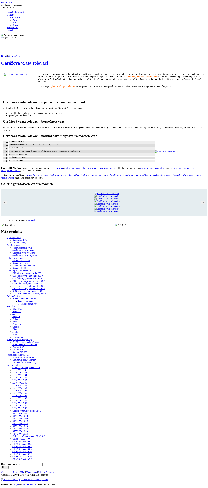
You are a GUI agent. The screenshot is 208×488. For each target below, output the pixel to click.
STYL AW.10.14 (20, 423)
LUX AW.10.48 (19, 385)
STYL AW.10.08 (20, 416)
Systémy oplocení (15, 365)
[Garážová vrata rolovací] (167, 151)
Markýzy (11, 306)
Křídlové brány (19, 242)
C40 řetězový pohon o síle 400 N (27, 278)
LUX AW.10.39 (19, 377)
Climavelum (17, 337)
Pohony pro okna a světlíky (19, 270)
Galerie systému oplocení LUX (26, 367)
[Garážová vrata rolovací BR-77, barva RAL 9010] (107, 193)
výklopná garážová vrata (182, 175)
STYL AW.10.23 (20, 431)
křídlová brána (13, 170)
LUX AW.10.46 (19, 383)
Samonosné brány (20, 240)
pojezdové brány (64, 175)
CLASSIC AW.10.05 (22, 446)
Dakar (15, 319)
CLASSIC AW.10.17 (22, 454)
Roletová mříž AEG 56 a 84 (24, 298)
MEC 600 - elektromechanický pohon (29, 293)
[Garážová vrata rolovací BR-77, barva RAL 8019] (107, 198)
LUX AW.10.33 (19, 372)
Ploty (14, 20)
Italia (14, 321)
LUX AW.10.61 (19, 405)
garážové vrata (110, 168)
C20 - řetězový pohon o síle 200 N (27, 273)
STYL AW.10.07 (20, 413)
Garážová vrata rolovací (24, 63)
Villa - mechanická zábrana (24, 344)
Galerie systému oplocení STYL (26, 411)
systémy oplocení (72, 168)
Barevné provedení (26, 301)
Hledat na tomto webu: (11, 464)
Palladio (16, 316)
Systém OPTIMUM (21, 260)
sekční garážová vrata (114, 175)
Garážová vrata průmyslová (24, 255)
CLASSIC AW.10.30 (22, 456)
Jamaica (16, 314)
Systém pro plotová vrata (23, 265)
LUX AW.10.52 (19, 388)
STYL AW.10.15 (20, 426)
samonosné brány (48, 175)
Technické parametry (27, 304)
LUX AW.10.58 (19, 398)
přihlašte (32, 220)
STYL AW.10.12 (20, 421)
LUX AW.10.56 (19, 393)
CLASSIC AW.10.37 (22, 459)
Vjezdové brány (32, 175)
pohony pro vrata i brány (92, 168)
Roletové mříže (13, 296)
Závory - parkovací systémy (19, 339)
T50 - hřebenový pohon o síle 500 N (28, 286)
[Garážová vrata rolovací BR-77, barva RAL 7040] (107, 201)
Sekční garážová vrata (22, 248)
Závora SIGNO (19, 347)
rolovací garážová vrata (160, 175)
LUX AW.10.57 (19, 395)
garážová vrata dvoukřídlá (136, 175)
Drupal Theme (29, 484)
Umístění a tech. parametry (24, 360)
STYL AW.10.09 (20, 418)
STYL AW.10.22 (20, 428)
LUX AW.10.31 (19, 370)
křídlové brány (80, 175)
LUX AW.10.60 (19, 403)
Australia (16, 311)
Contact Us (6, 472)
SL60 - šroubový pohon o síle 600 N (28, 291)
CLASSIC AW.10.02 (22, 441)
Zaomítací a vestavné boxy (24, 362)
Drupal (15, 484)
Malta (15, 332)
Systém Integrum (20, 263)
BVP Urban (6, 2)
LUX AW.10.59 (19, 400)
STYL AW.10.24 (20, 434)
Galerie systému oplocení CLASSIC (28, 436)
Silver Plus (17, 309)
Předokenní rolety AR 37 (18, 355)
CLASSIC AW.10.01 (22, 439)
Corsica (15, 327)
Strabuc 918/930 (19, 352)
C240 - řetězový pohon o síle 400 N (28, 283)
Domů (4, 56)
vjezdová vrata (56, 168)
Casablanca (17, 324)
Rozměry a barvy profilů (23, 357)
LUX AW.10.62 (19, 408)
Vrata (14, 22)
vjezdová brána (176, 168)
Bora (14, 334)
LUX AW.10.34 (19, 375)
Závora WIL (18, 349)
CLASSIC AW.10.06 (22, 449)
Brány (15, 25)
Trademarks (31, 472)
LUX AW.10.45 (19, 380)
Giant (14, 329)
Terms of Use (19, 472)
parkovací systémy (157, 168)
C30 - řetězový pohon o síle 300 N (27, 276)
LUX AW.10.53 (19, 390)
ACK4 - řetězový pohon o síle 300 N (29, 281)
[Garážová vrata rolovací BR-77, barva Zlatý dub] (107, 204)
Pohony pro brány (15, 258)
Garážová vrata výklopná (23, 253)
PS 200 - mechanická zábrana (25, 342)
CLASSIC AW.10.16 (22, 451)
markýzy (144, 168)
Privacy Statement (46, 472)
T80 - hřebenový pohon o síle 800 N (28, 288)
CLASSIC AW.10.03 (22, 444)
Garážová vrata (15, 56)
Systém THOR (19, 268)
